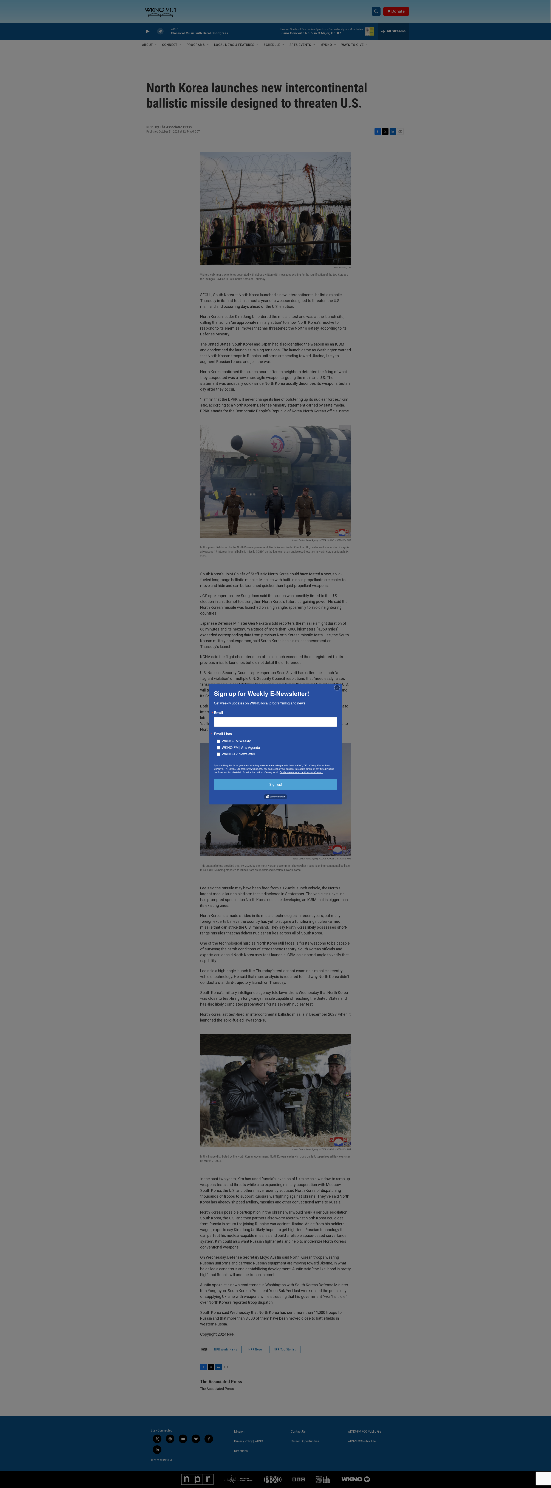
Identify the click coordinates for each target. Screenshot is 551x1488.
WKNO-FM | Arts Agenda (241, 747)
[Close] (338, 687)
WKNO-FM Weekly (236, 740)
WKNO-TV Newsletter (238, 753)
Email (218, 712)
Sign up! (275, 784)
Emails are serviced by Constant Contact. (301, 772)
